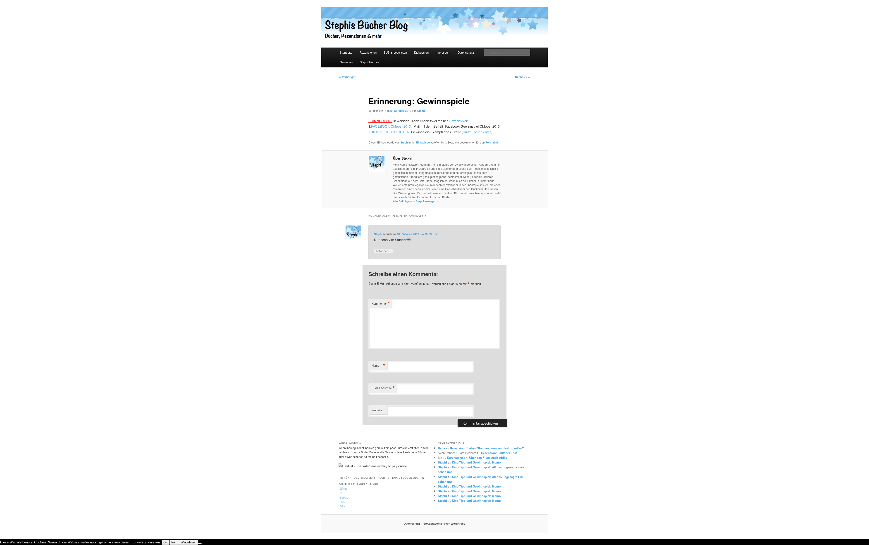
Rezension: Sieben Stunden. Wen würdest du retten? (487, 448)
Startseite (346, 52)
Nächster (522, 77)
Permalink (492, 142)
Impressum (443, 52)
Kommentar (381, 303)
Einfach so (423, 142)
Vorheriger (347, 77)
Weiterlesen (188, 542)
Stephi (421, 111)
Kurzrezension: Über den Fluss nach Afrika (477, 457)
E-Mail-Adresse (383, 388)
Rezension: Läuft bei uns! (499, 453)
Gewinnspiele (459, 120)
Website (377, 410)
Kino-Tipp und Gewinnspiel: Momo (476, 462)
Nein (174, 542)
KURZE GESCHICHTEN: (391, 131)
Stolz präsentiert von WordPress (444, 523)
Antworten (383, 251)
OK (165, 542)
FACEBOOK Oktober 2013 (391, 126)
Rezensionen (368, 52)
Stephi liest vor (370, 62)
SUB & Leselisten (395, 52)
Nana (441, 448)
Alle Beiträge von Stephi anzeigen (416, 201)
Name (378, 365)
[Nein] (200, 543)
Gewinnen (346, 62)
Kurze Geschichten (477, 131)
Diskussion (421, 52)
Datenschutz (466, 52)
